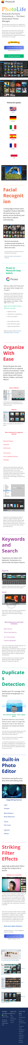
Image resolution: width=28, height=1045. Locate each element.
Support (12, 1017)
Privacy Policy (13, 1018)
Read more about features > (13, 926)
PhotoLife (10, 1)
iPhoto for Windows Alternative (21, 1040)
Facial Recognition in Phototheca (22, 1030)
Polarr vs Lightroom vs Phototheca (21, 1035)
